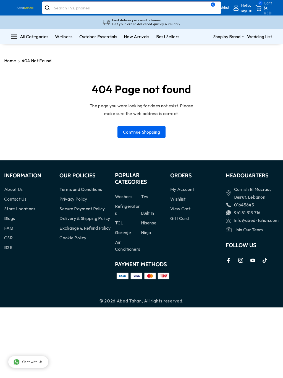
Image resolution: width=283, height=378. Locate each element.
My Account (182, 189)
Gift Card (179, 218)
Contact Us (15, 199)
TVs (144, 196)
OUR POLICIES (77, 175)
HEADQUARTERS (247, 175)
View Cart (180, 208)
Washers (123, 196)
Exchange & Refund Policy (85, 228)
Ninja (146, 232)
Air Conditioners (127, 245)
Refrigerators (127, 209)
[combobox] (131, 7)
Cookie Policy (72, 237)
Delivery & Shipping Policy (84, 218)
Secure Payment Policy (82, 208)
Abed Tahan (129, 301)
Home (10, 60)
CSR (8, 237)
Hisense (148, 223)
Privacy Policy (73, 199)
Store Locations (20, 208)
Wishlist (177, 199)
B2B (8, 247)
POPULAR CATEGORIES (131, 178)
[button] (263, 7)
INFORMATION (22, 175)
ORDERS (181, 175)
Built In (147, 213)
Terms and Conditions (80, 189)
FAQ (8, 228)
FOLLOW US (241, 245)
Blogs (9, 218)
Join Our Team (248, 229)
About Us (13, 189)
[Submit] (48, 8)
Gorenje (123, 232)
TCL (119, 223)
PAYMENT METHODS (141, 264)
